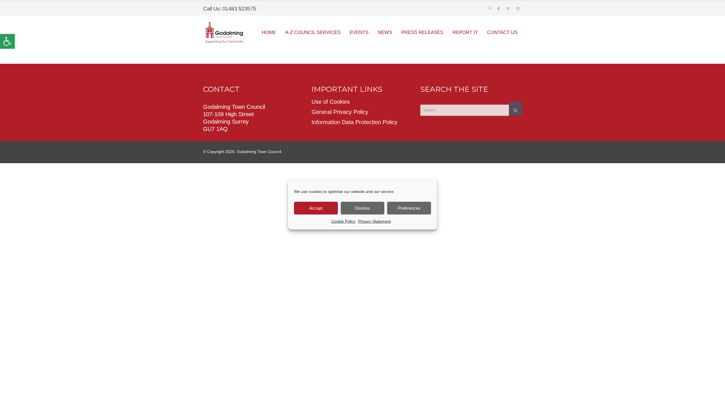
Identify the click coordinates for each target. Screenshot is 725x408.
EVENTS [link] (359, 32)
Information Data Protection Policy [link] (354, 122)
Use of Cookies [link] (331, 102)
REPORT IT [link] (465, 32)
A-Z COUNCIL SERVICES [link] (312, 32)
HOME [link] (269, 32)
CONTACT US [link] (502, 32)
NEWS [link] (385, 32)
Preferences (409, 208)
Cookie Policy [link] (343, 221)
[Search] (515, 109)
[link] (7, 41)
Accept (315, 208)
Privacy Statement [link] (374, 221)
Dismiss (362, 208)
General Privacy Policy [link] (340, 112)
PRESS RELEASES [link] (422, 32)
